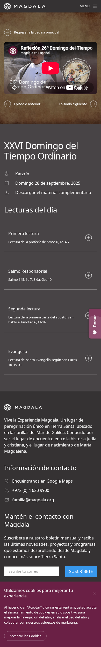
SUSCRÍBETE (81, 571)
